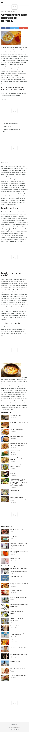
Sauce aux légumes (16, 590)
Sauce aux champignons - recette (17, 458)
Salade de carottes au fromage (16, 451)
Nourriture (3, 11)
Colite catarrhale (15, 558)
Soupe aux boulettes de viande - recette (17, 465)
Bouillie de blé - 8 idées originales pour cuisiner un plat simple (19, 498)
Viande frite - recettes (16, 429)
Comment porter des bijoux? (18, 647)
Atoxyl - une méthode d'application (16, 619)
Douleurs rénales (15, 626)
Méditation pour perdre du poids (17, 669)
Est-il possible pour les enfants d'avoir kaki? (19, 552)
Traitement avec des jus (17, 640)
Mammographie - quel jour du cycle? (18, 655)
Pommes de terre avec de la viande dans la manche (18, 444)
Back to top (14, 724)
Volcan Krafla (14, 536)
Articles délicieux (11, 11)
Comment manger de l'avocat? (16, 612)
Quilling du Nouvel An (16, 576)
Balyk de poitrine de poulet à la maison (19, 423)
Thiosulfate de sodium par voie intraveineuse (17, 633)
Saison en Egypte (15, 661)
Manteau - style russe (16, 529)
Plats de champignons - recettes (17, 473)
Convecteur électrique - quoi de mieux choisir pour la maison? (18, 545)
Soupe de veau (14, 490)
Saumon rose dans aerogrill (18, 675)
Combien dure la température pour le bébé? (19, 605)
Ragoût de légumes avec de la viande (19, 584)
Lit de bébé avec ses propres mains (18, 598)
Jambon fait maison (16, 415)
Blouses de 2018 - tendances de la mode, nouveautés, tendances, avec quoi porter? (18, 570)
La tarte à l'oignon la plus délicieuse (17, 437)
